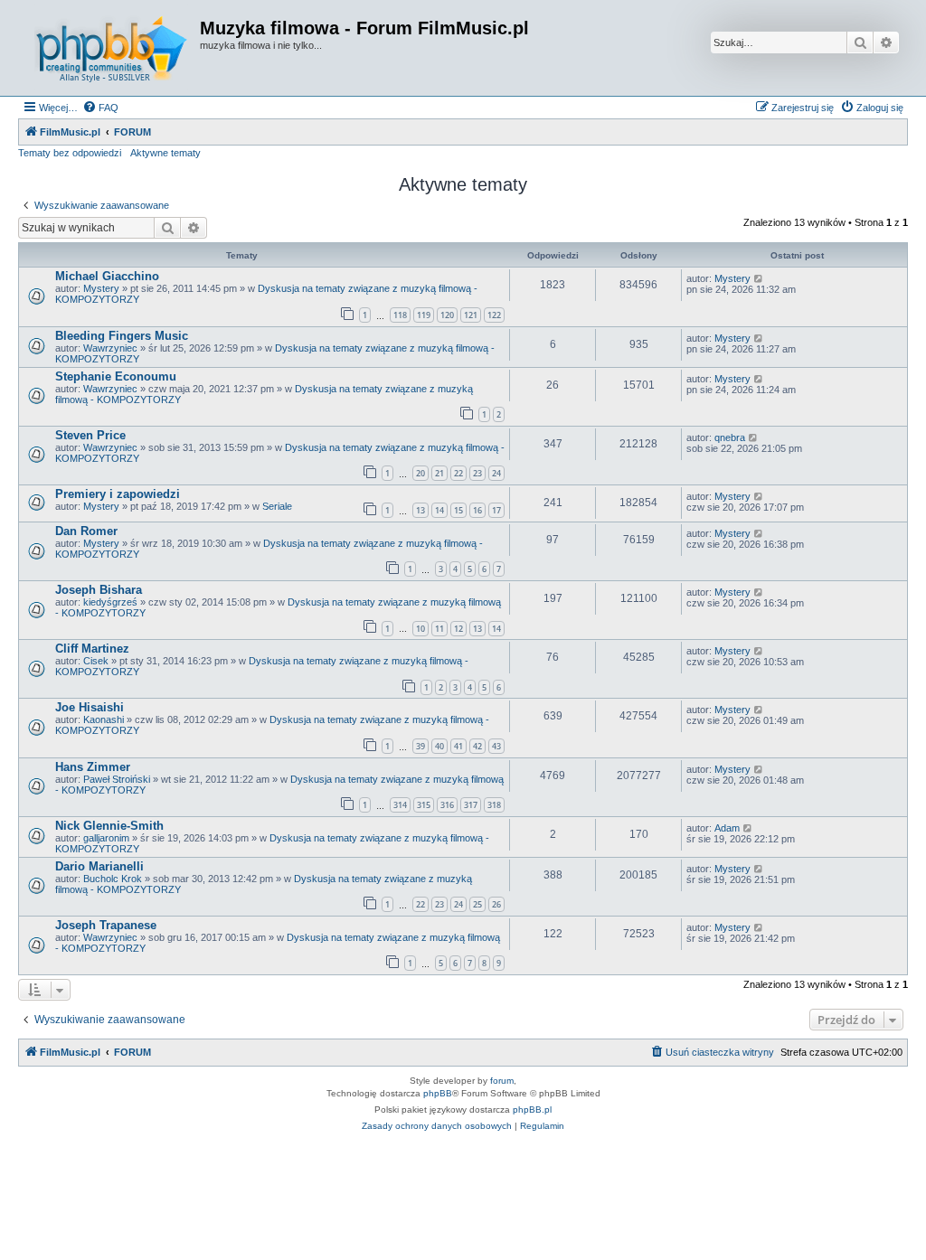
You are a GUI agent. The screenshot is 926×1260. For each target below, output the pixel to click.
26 (496, 904)
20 (420, 473)
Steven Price (90, 435)
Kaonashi (103, 719)
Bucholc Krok (112, 878)
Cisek (96, 660)
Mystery (101, 288)
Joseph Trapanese (105, 925)
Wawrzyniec (110, 348)
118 (400, 315)
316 (447, 805)
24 (496, 473)
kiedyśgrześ (110, 602)
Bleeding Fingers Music (121, 336)
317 (470, 805)
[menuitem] (100, 107)
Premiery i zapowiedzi (117, 494)
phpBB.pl (532, 1109)
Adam (727, 828)
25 (477, 904)
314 (400, 805)
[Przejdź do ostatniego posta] (759, 278)
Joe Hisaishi (89, 707)
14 (439, 510)
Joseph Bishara (98, 590)
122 (494, 315)
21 (439, 473)
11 (439, 629)
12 (458, 629)
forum (502, 1081)
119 (423, 315)
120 (447, 315)
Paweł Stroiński (116, 779)
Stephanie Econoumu (115, 376)
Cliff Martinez (92, 648)
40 (439, 746)
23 (477, 473)
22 (458, 473)
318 (494, 805)
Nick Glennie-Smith (109, 825)
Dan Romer (86, 531)
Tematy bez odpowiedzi (69, 152)
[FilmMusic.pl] (111, 48)
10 (420, 629)
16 (477, 510)
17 (496, 510)
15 (458, 510)
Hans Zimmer (92, 767)
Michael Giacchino (107, 276)
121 (470, 315)
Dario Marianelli (99, 866)
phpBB (437, 1093)
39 (420, 746)
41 (458, 746)
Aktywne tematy (165, 152)
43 (496, 746)
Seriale (277, 506)
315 (423, 805)
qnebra (729, 437)
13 (420, 510)
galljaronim (106, 837)
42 (477, 746)
